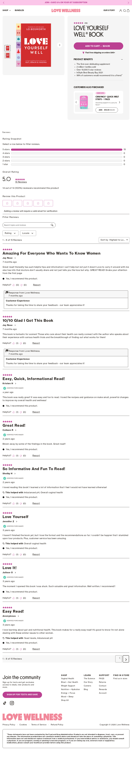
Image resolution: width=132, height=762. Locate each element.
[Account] (120, 10)
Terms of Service (39, 725)
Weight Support (68, 686)
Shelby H (8, 474)
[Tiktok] (5, 703)
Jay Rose (8, 258)
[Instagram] (12, 703)
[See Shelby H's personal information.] (15, 474)
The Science (89, 679)
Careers (87, 686)
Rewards (103, 689)
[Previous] (76, 102)
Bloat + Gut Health (69, 682)
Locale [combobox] (25, 233)
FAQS (101, 679)
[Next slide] (59, 45)
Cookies (23, 725)
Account (103, 693)
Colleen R (8, 430)
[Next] (119, 102)
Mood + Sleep (67, 697)
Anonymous (9, 616)
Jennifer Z (8, 521)
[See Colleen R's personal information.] (16, 430)
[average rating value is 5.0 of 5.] (79, 23)
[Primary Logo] (66, 10)
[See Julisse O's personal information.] (15, 573)
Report (36, 285)
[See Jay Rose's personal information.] (15, 258)
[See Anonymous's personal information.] (18, 616)
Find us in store (120, 679)
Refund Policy (57, 725)
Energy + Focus (68, 693)
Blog (86, 689)
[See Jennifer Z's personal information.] (16, 521)
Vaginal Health (67, 679)
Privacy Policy (9, 725)
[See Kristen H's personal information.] (15, 383)
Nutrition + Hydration (70, 689)
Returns (102, 682)
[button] (124, 10)
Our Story (88, 682)
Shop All (65, 700)
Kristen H (8, 383)
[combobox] (117, 240)
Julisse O (8, 573)
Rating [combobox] (8, 233)
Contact (102, 686)
